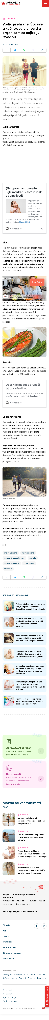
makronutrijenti (10, 553)
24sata (14, 978)
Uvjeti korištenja (9, 997)
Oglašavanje (8, 990)
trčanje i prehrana (11, 563)
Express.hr (41, 978)
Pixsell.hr (31, 978)
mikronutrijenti (28, 553)
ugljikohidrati (29, 563)
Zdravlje (6, 925)
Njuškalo (6, 978)
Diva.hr (32, 974)
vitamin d (8, 569)
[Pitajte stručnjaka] (47, 996)
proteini (33, 558)
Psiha (5, 931)
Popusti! (22, 978)
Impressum (7, 994)
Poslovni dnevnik (21, 974)
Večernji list (7, 974)
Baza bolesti (8, 958)
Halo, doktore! (9, 947)
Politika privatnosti (10, 1001)
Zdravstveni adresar (12, 953)
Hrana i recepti (9, 942)
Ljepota (6, 936)
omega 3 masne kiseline (14, 558)
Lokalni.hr (41, 974)
